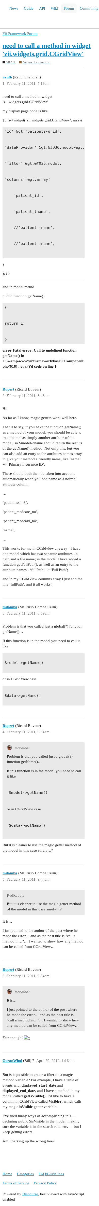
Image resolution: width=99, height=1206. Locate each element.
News (13, 8)
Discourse (30, 1194)
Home (7, 1174)
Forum (69, 8)
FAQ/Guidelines (51, 1174)
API (42, 8)
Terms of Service (16, 1183)
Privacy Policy (45, 1183)
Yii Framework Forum (20, 34)
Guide (29, 8)
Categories (25, 1174)
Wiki (54, 8)
